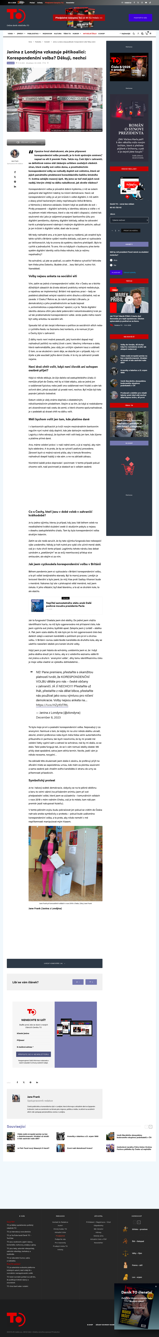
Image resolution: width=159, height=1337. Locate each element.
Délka (112, 214)
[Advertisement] (65, 488)
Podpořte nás (60, 1239)
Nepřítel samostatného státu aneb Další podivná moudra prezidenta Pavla (68, 604)
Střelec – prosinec (140, 1229)
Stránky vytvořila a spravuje (42, 1332)
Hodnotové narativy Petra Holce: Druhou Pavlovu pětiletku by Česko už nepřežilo (134, 1148)
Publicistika (33, 33)
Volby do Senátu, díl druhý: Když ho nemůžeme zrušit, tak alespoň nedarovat (133, 346)
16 (45, 63)
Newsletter (70, 2)
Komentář (10, 63)
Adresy (98, 1232)
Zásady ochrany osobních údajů (109, 1325)
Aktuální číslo (60, 1232)
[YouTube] (146, 2)
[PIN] (15, 182)
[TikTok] (150, 2)
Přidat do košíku (131, 230)
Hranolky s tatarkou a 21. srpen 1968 (133, 371)
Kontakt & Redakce (60, 1222)
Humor (76, 33)
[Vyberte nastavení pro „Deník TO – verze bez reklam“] (124, 194)
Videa (10, 33)
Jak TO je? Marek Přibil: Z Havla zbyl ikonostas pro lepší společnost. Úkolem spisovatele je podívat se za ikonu (127, 318)
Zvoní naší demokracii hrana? (80, 1148)
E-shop (102, 33)
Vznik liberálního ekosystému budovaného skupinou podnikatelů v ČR (133, 383)
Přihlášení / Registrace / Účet (98, 1222)
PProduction (55, 1332)
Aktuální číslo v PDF (98, 1239)
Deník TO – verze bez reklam (122, 204)
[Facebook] (134, 2)
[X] (138, 2)
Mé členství (98, 1229)
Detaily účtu (98, 1236)
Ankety (40, 2)
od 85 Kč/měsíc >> (78, 17)
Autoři (60, 1225)
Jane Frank (14, 161)
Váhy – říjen (137, 1253)
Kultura (57, 33)
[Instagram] (142, 2)
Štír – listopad (138, 1241)
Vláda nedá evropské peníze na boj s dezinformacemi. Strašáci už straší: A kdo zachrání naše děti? (133, 359)
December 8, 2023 (48, 717)
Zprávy (20, 33)
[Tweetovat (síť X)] (15, 177)
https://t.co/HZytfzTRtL (52, 705)
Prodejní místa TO (60, 1246)
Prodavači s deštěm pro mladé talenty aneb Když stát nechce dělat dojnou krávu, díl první (133, 395)
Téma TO (67, 33)
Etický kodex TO (60, 1229)
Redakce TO (118, 325)
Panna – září (137, 1265)
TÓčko (115, 290)
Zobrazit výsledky (130, 272)
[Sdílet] (15, 172)
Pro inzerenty (60, 1242)
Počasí (32, 2)
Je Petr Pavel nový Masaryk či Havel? (33, 1148)
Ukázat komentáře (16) (53, 963)
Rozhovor (47, 33)
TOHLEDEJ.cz (22, 2)
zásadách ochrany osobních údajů (36, 1062)
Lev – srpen (137, 1277)
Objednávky (98, 1225)
